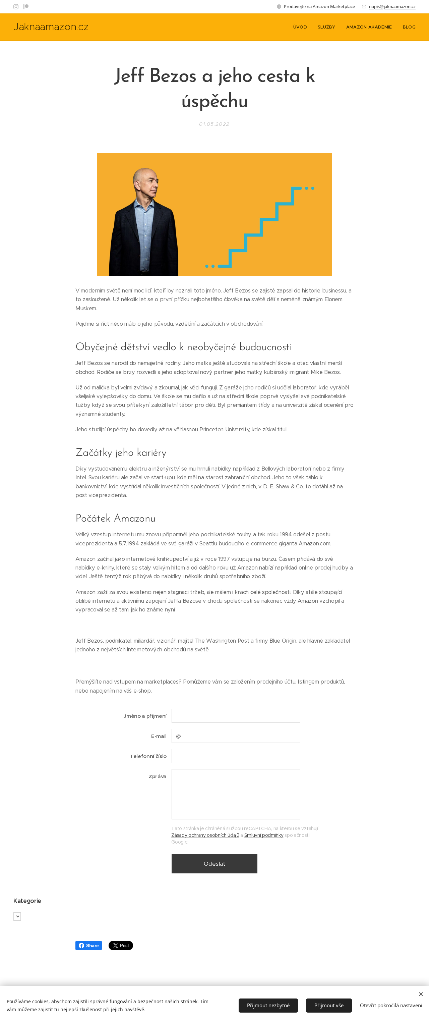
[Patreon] (26, 6)
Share (92, 945)
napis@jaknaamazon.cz (392, 6)
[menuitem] (302, 27)
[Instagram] (16, 6)
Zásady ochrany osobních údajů (205, 835)
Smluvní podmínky (264, 835)
